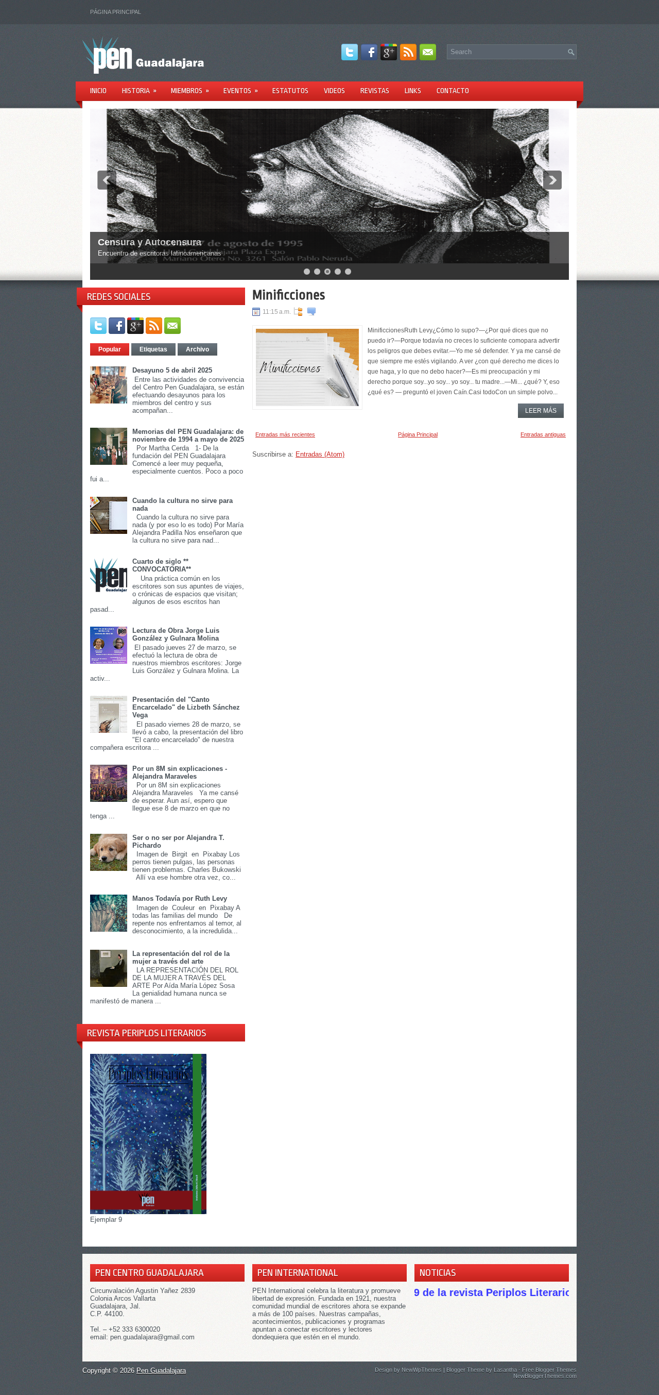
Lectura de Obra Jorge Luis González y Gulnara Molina (175, 634)
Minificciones (288, 295)
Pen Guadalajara (161, 1370)
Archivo (197, 349)
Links (413, 91)
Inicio (98, 91)
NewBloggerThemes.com (545, 1376)
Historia (139, 91)
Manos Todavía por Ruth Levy (179, 898)
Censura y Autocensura (149, 242)
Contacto (453, 91)
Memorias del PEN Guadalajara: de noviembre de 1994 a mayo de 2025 (188, 435)
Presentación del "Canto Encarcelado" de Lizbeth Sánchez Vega (186, 707)
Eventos (240, 91)
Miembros (190, 91)
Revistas (374, 91)
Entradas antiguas (543, 434)
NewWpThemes (422, 1370)
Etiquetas (153, 349)
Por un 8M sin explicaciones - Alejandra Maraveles (179, 772)
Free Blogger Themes (549, 1370)
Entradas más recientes (285, 434)
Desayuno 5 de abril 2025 (172, 370)
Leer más (541, 410)
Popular (109, 349)
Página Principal (115, 12)
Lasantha (505, 1370)
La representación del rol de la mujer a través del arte (181, 957)
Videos (334, 91)
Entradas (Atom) (320, 454)
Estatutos (290, 91)
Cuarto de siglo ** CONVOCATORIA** (161, 565)
